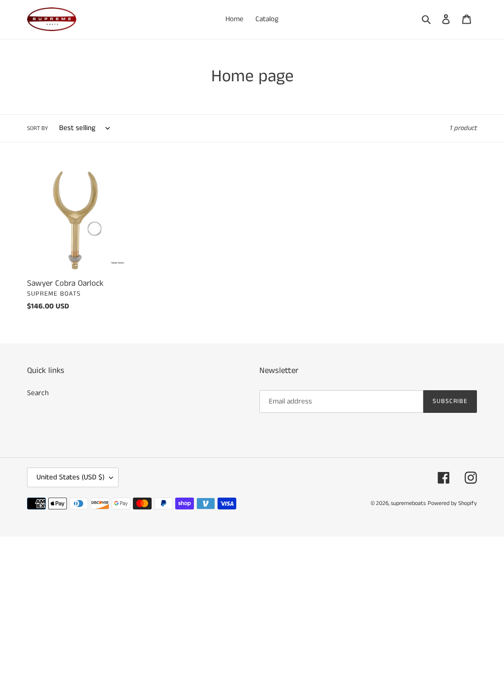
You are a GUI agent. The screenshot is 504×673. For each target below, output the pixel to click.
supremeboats (408, 503)
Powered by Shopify (452, 503)
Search (38, 393)
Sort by (37, 128)
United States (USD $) (70, 477)
